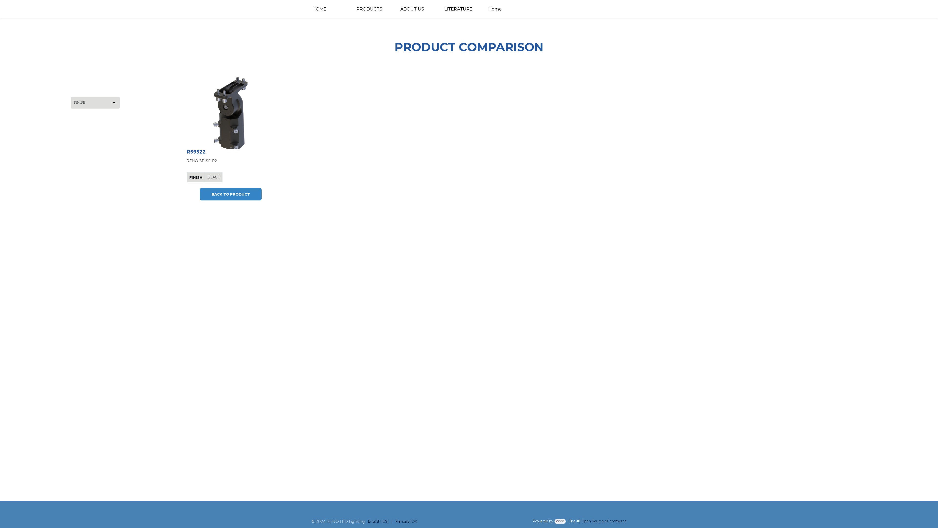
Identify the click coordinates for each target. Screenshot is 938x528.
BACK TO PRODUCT (231, 194)
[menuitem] (329, 9)
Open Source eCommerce (604, 521)
